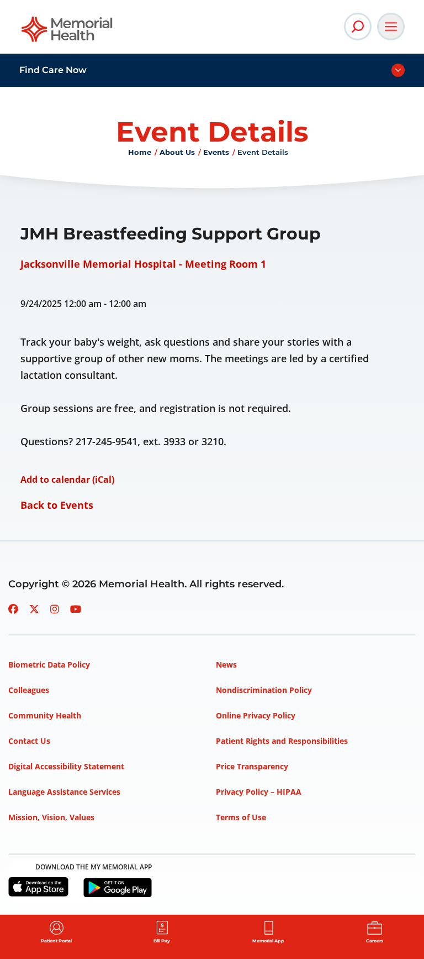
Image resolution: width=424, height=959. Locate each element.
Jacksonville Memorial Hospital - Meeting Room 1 (143, 263)
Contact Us (29, 741)
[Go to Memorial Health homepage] (67, 33)
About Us (177, 152)
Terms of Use (241, 817)
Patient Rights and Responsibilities (282, 741)
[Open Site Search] (358, 26)
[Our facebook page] (13, 609)
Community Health (44, 715)
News (226, 664)
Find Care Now (53, 70)
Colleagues (28, 690)
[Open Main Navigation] (391, 26)
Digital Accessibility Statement (66, 766)
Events (216, 152)
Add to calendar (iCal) (67, 479)
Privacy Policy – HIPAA (258, 791)
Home (139, 152)
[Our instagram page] (54, 609)
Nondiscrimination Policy (264, 690)
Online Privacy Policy (255, 715)
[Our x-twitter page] (34, 609)
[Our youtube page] (75, 609)
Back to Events (56, 505)
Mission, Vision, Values (51, 817)
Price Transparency (252, 766)
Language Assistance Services (64, 791)
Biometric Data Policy (49, 664)
